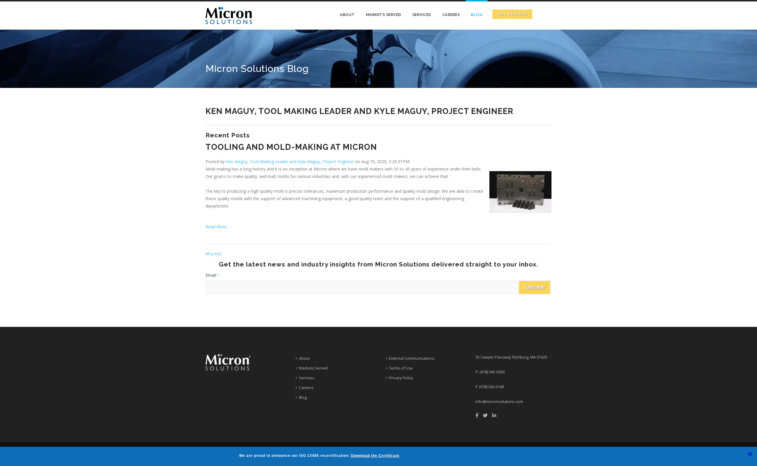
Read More (216, 226)
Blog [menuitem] (476, 14)
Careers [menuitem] (451, 14)
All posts (214, 253)
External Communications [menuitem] (411, 358)
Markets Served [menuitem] (383, 14)
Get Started (512, 14)
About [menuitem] (347, 14)
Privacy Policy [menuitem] (401, 377)
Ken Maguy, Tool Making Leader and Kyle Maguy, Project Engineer (290, 161)
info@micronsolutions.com (499, 401)
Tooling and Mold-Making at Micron (291, 147)
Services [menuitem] (422, 14)
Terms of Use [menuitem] (401, 368)
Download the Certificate (375, 456)
